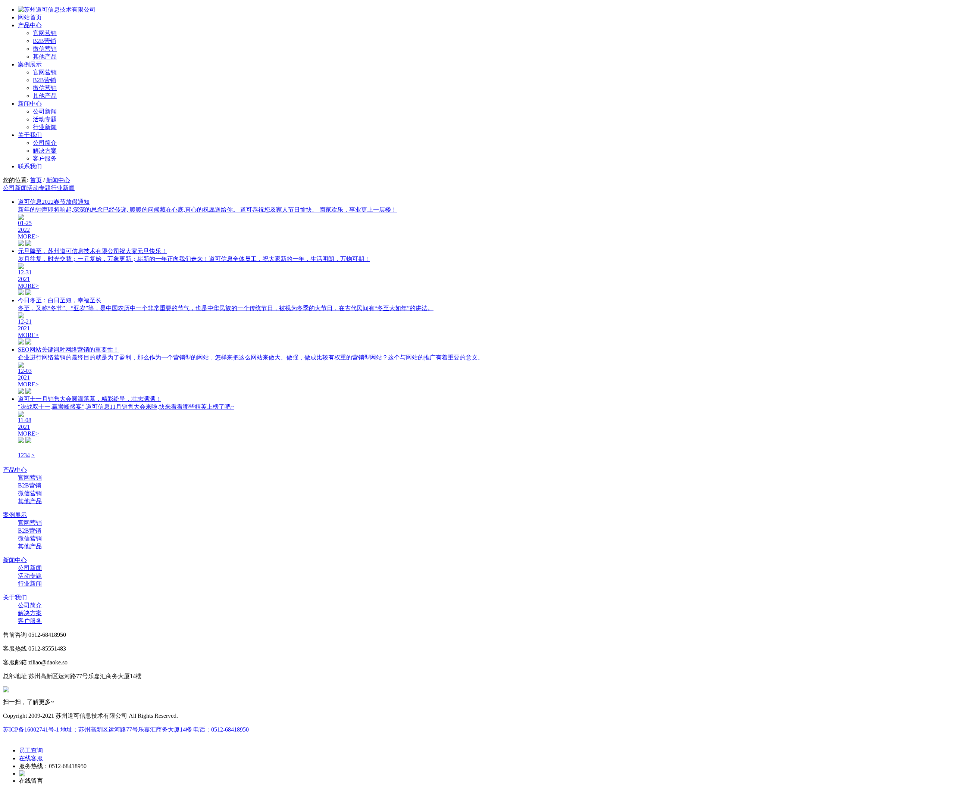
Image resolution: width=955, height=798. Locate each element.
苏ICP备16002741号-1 (31, 729)
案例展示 (30, 64)
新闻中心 (30, 103)
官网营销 (45, 33)
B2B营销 (44, 41)
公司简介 (45, 143)
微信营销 (45, 49)
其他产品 (45, 56)
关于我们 (30, 135)
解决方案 (45, 150)
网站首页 (30, 17)
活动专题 (45, 119)
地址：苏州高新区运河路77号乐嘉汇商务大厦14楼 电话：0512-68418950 (154, 729)
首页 (36, 180)
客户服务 (45, 158)
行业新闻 (45, 127)
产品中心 (30, 25)
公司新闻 (45, 111)
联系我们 (30, 166)
